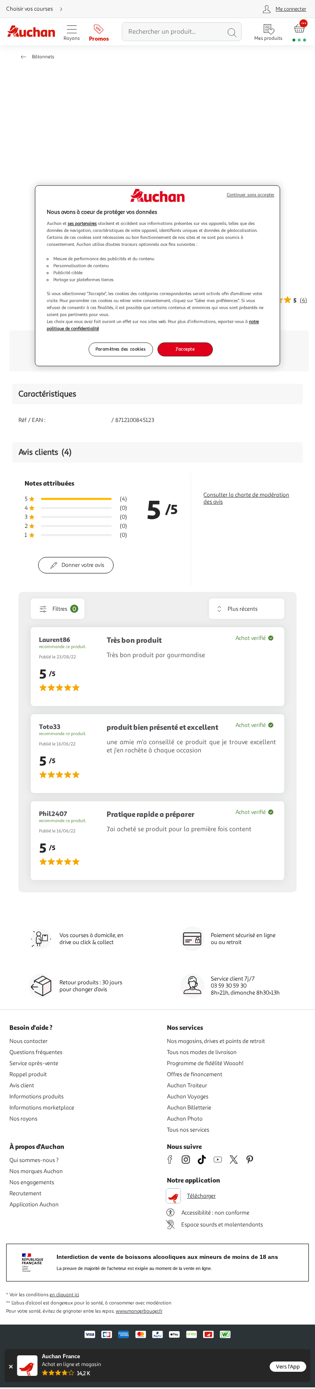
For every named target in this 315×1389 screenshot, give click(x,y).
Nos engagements (31, 1182)
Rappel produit (28, 1074)
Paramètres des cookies (121, 349)
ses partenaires (82, 224)
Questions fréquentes (35, 1052)
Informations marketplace (41, 1107)
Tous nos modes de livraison (202, 1052)
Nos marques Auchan (36, 1171)
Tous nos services (188, 1129)
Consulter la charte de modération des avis (246, 498)
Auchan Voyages (187, 1096)
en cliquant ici (64, 1295)
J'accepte (185, 349)
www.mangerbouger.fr (139, 1311)
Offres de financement (194, 1074)
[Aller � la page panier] (299, 32)
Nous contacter (28, 1041)
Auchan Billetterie (189, 1107)
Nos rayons (23, 1118)
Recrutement (25, 1193)
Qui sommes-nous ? (34, 1160)
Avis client (21, 1085)
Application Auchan (34, 1204)
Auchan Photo (185, 1118)
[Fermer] (10, 1366)
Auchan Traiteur (187, 1085)
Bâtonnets (43, 57)
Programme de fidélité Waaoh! (205, 1063)
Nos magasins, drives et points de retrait (216, 1041)
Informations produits (36, 1096)
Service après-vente (33, 1063)
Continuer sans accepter (250, 194)
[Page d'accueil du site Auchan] (31, 31)
